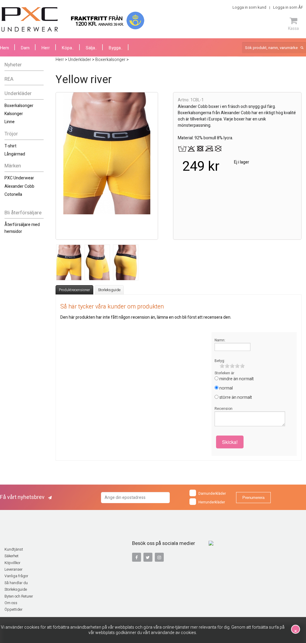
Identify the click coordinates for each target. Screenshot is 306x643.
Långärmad (14, 154)
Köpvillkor (12, 563)
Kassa (293, 28)
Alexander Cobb (19, 186)
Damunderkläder (212, 493)
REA (8, 79)
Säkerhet (11, 556)
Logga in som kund (249, 7)
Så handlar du (16, 583)
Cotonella (13, 194)
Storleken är (224, 373)
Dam (25, 48)
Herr (46, 48)
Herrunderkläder (211, 502)
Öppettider (13, 609)
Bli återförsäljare (23, 212)
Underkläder (18, 93)
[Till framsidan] (29, 19)
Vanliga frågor (16, 576)
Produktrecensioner (74, 290)
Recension (223, 408)
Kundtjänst (13, 549)
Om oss (10, 603)
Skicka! (230, 442)
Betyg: (220, 360)
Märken (12, 165)
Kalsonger (13, 114)
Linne (9, 122)
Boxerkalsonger (18, 106)
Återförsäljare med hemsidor (22, 228)
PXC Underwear (19, 178)
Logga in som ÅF (288, 7)
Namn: (220, 340)
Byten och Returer (18, 596)
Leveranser (13, 569)
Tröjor (11, 134)
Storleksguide (109, 290)
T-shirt (10, 146)
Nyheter (13, 64)
